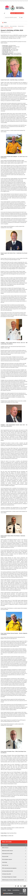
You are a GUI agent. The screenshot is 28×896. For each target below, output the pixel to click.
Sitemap (9, 890)
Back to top (22, 893)
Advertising (4, 862)
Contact (4, 890)
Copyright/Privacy (16, 890)
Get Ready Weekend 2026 (7, 871)
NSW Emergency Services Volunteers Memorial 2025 (13, 879)
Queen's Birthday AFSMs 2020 (7, 27)
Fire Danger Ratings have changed (9, 876)
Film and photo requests (7, 859)
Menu (6, 23)
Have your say (5, 865)
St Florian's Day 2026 (6, 874)
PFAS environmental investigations (9, 868)
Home (2, 26)
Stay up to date (5, 856)
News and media (13, 26)
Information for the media (7, 853)
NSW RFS (7, 26)
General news (20, 26)
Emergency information (16, 13)
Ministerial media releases (7, 850)
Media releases (5, 847)
